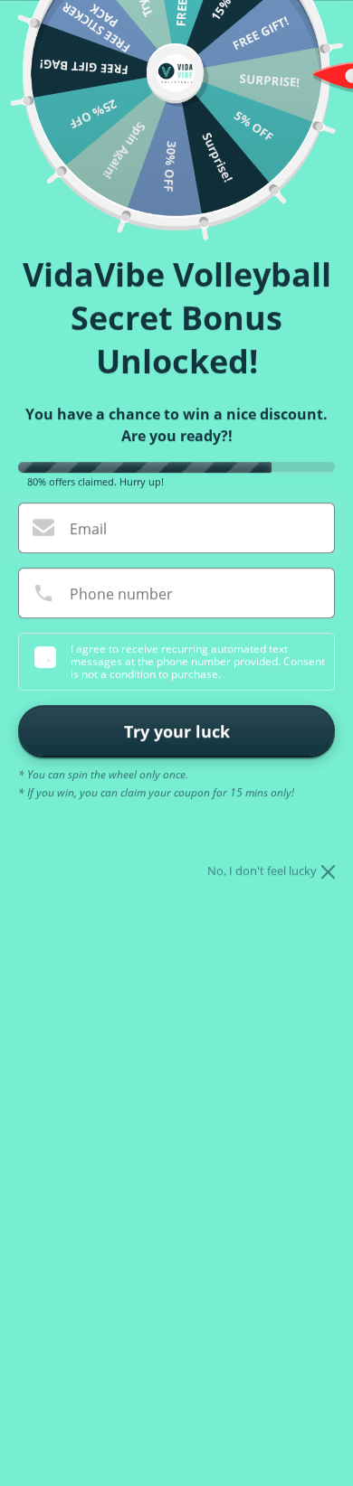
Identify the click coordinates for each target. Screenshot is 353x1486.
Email (88, 529)
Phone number (121, 594)
